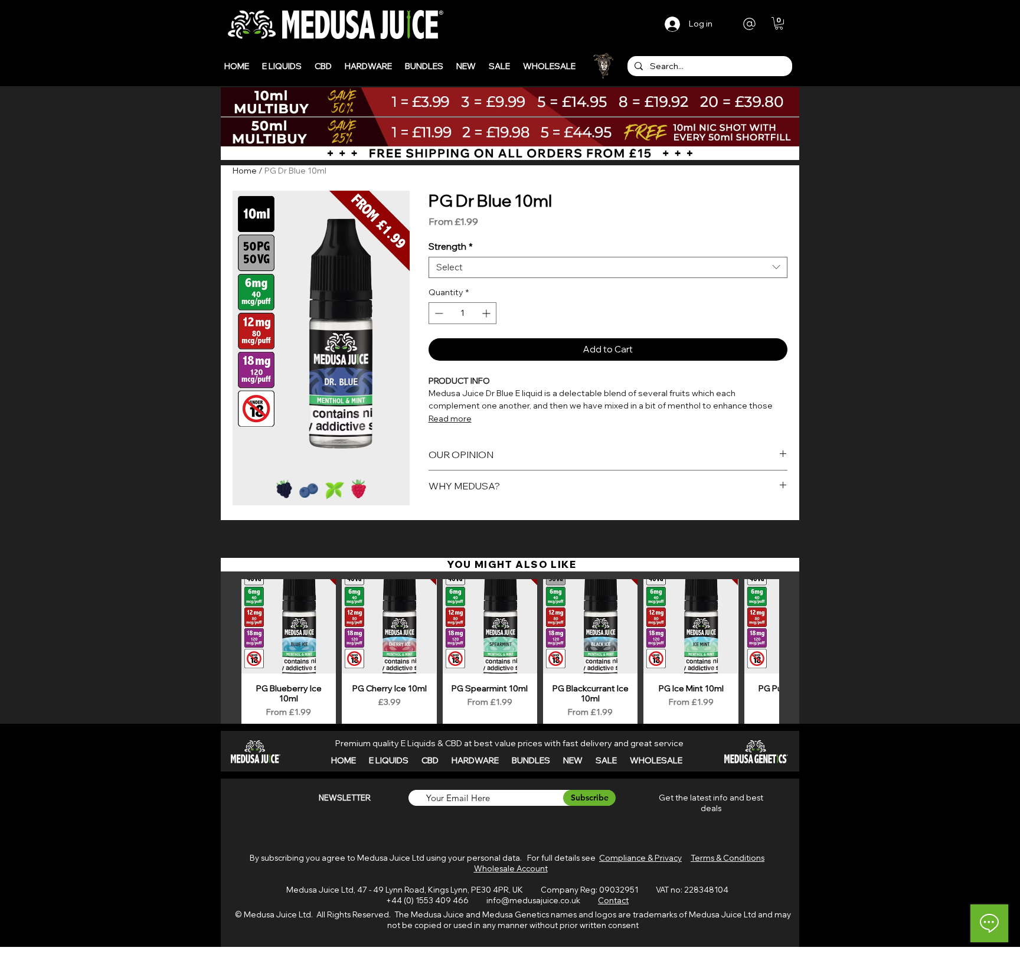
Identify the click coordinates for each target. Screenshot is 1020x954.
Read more (450, 418)
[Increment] (487, 313)
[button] (778, 23)
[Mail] (749, 23)
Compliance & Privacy (640, 857)
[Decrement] (437, 313)
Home (245, 170)
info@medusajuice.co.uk (533, 900)
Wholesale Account (511, 868)
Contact (613, 900)
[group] (510, 653)
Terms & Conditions (727, 857)
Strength (451, 246)
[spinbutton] (462, 313)
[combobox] (608, 267)
